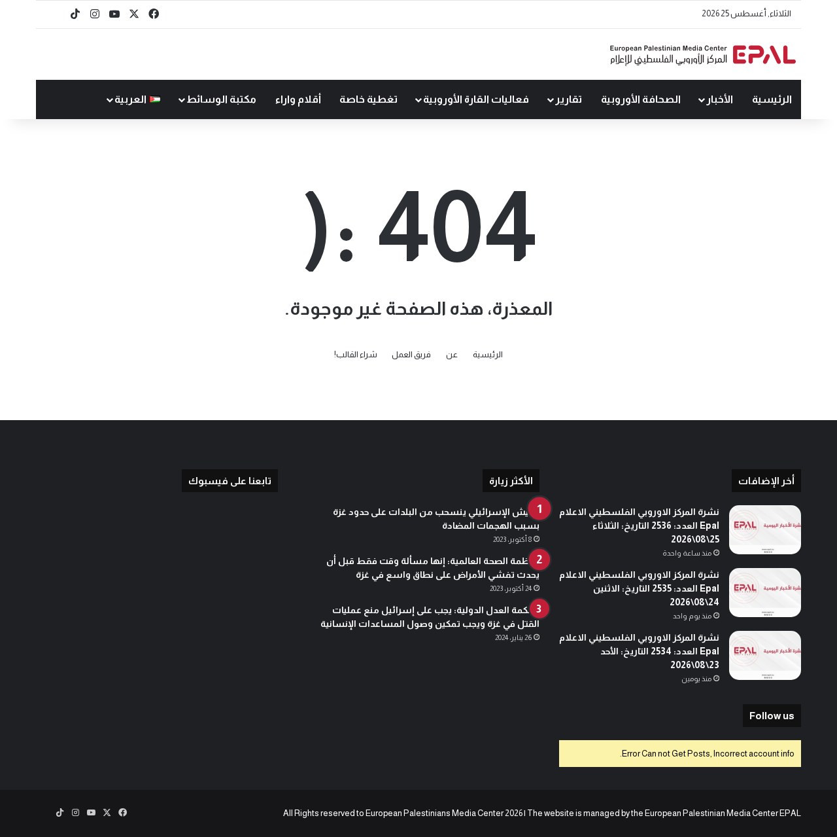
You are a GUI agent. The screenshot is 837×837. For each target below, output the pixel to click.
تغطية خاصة (368, 99)
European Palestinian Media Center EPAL (723, 813)
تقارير (568, 99)
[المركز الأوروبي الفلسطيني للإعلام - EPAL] (703, 55)
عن (452, 354)
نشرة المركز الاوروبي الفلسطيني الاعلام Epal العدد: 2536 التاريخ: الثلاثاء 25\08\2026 (639, 525)
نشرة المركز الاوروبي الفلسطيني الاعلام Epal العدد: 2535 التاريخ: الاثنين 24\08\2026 (639, 588)
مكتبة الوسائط (221, 99)
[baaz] (55, 14)
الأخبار (719, 99)
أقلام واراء (298, 99)
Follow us (771, 715)
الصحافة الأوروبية (641, 99)
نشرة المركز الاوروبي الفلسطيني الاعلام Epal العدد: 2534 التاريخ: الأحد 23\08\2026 (639, 651)
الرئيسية (772, 99)
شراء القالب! (355, 354)
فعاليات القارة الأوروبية (476, 99)
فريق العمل (411, 354)
